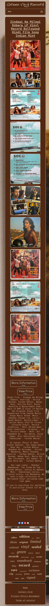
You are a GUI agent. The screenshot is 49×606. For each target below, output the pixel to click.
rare (14, 570)
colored (14, 547)
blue (14, 565)
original (23, 542)
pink (22, 578)
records (14, 556)
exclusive (34, 570)
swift (33, 574)
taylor (13, 553)
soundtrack (24, 560)
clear (37, 538)
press (26, 574)
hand (32, 557)
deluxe (30, 553)
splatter (35, 566)
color (12, 561)
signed (31, 577)
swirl (39, 574)
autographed (23, 571)
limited (35, 541)
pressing (19, 574)
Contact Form (25, 592)
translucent (37, 561)
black (38, 553)
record (24, 565)
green (21, 552)
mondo (39, 556)
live (33, 538)
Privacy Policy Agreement (25, 596)
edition (24, 536)
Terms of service (25, 600)
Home (25, 588)
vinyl (25, 546)
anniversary (25, 557)
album (13, 542)
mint (17, 578)
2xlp (11, 573)
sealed (36, 547)
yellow (14, 537)
